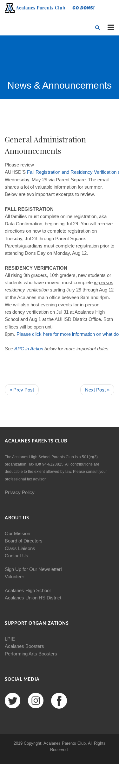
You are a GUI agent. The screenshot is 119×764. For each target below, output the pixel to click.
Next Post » (97, 389)
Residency (81, 172)
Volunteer (14, 576)
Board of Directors (24, 540)
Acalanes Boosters (24, 646)
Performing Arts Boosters (31, 653)
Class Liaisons (20, 548)
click (37, 334)
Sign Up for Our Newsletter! (33, 569)
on (98, 334)
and (65, 172)
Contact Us (16, 555)
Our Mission (17, 533)
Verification (105, 172)
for (56, 334)
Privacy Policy (20, 492)
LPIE (10, 639)
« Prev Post (22, 389)
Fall (30, 172)
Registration (48, 172)
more (65, 334)
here (47, 334)
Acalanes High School (27, 590)
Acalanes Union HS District (33, 597)
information (83, 334)
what (107, 334)
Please (24, 334)
